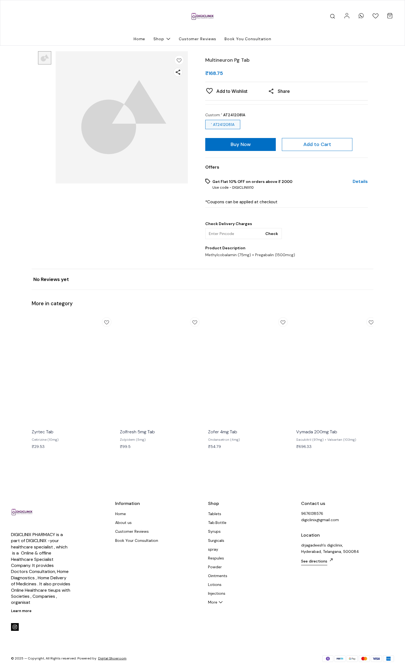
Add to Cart (317, 144)
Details (360, 181)
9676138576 (312, 513)
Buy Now (241, 144)
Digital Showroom (112, 658)
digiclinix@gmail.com (320, 519)
